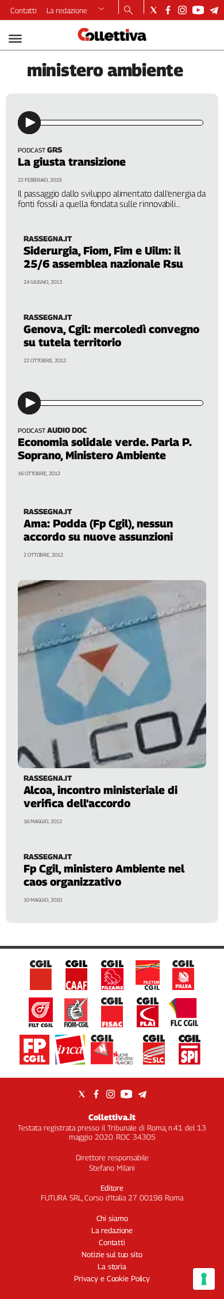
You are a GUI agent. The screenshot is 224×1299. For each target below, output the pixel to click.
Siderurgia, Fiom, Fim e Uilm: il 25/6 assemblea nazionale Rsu (103, 257)
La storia (112, 1266)
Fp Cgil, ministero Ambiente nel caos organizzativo (104, 875)
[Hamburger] (15, 38)
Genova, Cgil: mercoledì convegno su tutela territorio (111, 336)
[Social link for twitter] (153, 10)
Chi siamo (112, 1218)
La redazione (67, 10)
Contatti (23, 10)
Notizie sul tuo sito (112, 1254)
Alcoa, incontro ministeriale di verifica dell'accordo (100, 796)
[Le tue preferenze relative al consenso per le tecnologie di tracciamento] (204, 1279)
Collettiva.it (112, 1117)
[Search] (128, 11)
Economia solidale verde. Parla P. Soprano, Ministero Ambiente (104, 448)
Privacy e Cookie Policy (112, 1278)
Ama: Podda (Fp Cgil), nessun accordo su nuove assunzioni (98, 530)
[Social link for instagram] (182, 10)
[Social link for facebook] (168, 10)
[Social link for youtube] (198, 10)
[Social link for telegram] (214, 10)
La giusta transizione (72, 161)
